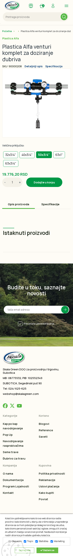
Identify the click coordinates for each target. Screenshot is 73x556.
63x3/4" (10, 163)
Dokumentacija (13, 480)
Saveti (43, 437)
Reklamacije (47, 480)
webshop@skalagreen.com (21, 394)
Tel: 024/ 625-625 (14, 389)
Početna (7, 31)
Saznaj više (24, 550)
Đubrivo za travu (14, 458)
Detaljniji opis (33, 66)
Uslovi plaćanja (49, 486)
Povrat (43, 499)
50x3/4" (44, 155)
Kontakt (8, 493)
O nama (8, 474)
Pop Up (8, 435)
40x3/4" (27, 155)
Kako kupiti (46, 493)
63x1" (59, 155)
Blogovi (44, 424)
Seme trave (10, 452)
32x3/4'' (10, 155)
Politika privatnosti (52, 474)
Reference (46, 430)
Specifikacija (54, 66)
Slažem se (48, 550)
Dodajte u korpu (44, 182)
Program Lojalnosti (16, 486)
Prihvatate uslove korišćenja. (39, 323)
